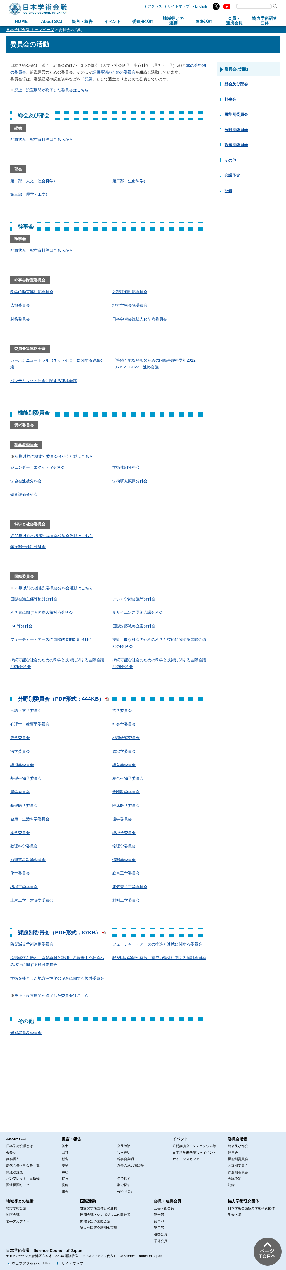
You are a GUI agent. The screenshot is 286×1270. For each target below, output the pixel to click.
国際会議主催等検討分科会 (33, 599)
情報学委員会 (124, 859)
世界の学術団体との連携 (98, 1208)
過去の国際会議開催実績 (98, 1228)
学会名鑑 (234, 1215)
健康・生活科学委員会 (29, 819)
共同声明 (123, 1153)
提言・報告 (82, 21)
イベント (112, 21)
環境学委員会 (124, 832)
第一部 (159, 1215)
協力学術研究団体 (243, 1201)
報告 (65, 1192)
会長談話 (123, 1146)
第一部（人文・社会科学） (33, 181)
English (201, 6)
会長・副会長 (164, 1208)
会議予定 (232, 175)
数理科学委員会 (24, 846)
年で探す (123, 1179)
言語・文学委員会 (26, 710)
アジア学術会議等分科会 (133, 599)
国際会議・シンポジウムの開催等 (105, 1215)
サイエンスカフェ (186, 1159)
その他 (230, 160)
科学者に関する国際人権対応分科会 (41, 612)
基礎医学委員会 (24, 805)
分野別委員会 (236, 129)
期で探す (123, 1185)
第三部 (159, 1228)
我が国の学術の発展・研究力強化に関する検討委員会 (159, 958)
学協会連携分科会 (26, 481)
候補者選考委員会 (26, 1032)
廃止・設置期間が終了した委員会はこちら (51, 90)
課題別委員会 (236, 145)
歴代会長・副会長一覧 (23, 1165)
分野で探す (125, 1192)
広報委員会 (20, 305)
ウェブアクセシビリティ (32, 1263)
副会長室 (13, 1159)
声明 (65, 1172)
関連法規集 (14, 1172)
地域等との (173, 20)
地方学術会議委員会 (129, 305)
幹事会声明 (125, 1159)
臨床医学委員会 (126, 805)
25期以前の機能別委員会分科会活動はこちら (53, 456)
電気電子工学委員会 (129, 887)
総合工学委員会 (126, 873)
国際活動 (204, 21)
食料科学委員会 (126, 792)
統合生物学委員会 (128, 778)
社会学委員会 (124, 724)
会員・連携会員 (167, 1201)
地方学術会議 (16, 1208)
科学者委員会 (26, 444)
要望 (65, 1165)
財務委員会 (20, 319)
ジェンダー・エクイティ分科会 (37, 467)
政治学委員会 (124, 751)
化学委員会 (20, 873)
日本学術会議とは (19, 1146)
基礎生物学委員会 (26, 778)
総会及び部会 (236, 84)
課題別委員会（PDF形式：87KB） (59, 932)
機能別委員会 (236, 114)
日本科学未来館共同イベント (194, 1153)
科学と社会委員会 (30, 524)
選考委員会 (24, 425)
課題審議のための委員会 (113, 72)
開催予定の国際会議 (95, 1221)
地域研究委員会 (126, 737)
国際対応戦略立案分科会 (133, 626)
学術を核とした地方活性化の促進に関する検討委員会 (57, 978)
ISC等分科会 (21, 626)
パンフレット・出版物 (23, 1179)
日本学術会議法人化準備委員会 (139, 319)
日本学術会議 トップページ (30, 29)
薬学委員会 (20, 832)
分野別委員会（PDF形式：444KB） (61, 699)
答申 (65, 1146)
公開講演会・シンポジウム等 (194, 1146)
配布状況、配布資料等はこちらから (41, 139)
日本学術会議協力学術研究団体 (251, 1208)
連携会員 (160, 1234)
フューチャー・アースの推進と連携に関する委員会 (157, 944)
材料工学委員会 (126, 900)
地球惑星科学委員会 (28, 859)
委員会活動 (142, 21)
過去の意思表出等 (130, 1165)
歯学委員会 (122, 819)
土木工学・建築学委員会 (31, 900)
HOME (21, 21)
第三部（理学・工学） (29, 194)
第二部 (159, 1221)
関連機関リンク (18, 1185)
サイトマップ (178, 6)
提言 (65, 1179)
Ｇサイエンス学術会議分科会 (137, 612)
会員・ (234, 20)
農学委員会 (20, 792)
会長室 (11, 1153)
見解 (65, 1185)
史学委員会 (20, 737)
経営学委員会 (124, 764)
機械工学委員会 (24, 887)
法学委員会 (20, 751)
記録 (88, 79)
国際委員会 (24, 576)
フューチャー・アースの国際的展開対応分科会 (51, 639)
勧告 (65, 1159)
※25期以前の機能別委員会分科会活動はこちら (51, 536)
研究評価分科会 (24, 494)
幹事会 (230, 99)
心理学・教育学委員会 (29, 724)
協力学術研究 (264, 20)
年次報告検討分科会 (28, 546)
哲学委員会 (122, 710)
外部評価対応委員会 (129, 292)
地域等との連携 (20, 1201)
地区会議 (13, 1215)
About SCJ (51, 21)
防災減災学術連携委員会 (31, 944)
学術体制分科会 (126, 467)
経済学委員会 (22, 764)
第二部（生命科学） (129, 181)
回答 (65, 1153)
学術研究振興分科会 (129, 481)
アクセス (154, 6)
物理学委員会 (124, 846)
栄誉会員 (160, 1241)
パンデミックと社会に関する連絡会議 (43, 380)
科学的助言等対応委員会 (31, 292)
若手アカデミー (18, 1221)
